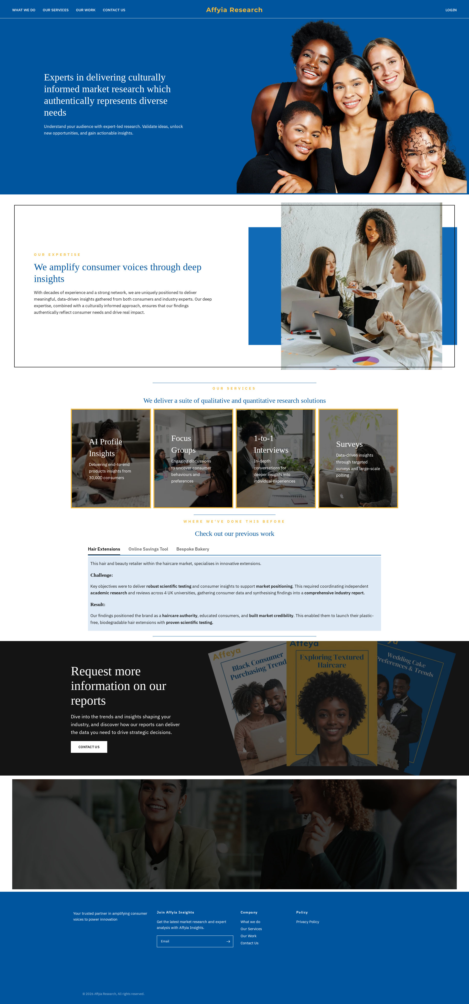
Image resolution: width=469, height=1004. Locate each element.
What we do (23, 10)
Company (249, 912)
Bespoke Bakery (192, 549)
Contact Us (114, 10)
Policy (302, 912)
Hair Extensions (104, 549)
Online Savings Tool (148, 549)
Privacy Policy (307, 921)
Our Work (86, 10)
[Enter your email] (228, 941)
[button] (89, 747)
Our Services (56, 10)
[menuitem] (25, 10)
